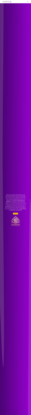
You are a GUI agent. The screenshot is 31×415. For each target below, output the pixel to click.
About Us (15, 213)
